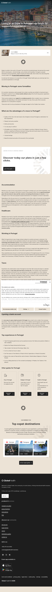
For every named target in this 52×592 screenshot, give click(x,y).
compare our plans (6, 506)
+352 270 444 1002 (7, 546)
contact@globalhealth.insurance (10, 549)
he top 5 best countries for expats (21, 75)
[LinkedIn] (3, 555)
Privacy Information (30, 294)
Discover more (8, 394)
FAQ (3, 515)
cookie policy (32, 577)
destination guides (6, 534)
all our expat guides (25, 462)
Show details (46, 305)
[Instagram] (6, 555)
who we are (5, 524)
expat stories (5, 527)
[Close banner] (49, 282)
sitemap (38, 577)
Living (7, 454)
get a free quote (8, 168)
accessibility (44, 577)
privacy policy (17, 577)
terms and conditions (7, 577)
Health (11, 454)
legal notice (24, 577)
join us (4, 496)
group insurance (6, 509)
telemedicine (5, 512)
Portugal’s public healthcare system (20, 221)
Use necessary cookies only (9, 309)
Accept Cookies (42, 309)
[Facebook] (9, 555)
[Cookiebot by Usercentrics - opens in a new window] (41, 282)
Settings (25, 309)
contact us (4, 537)
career (3, 531)
